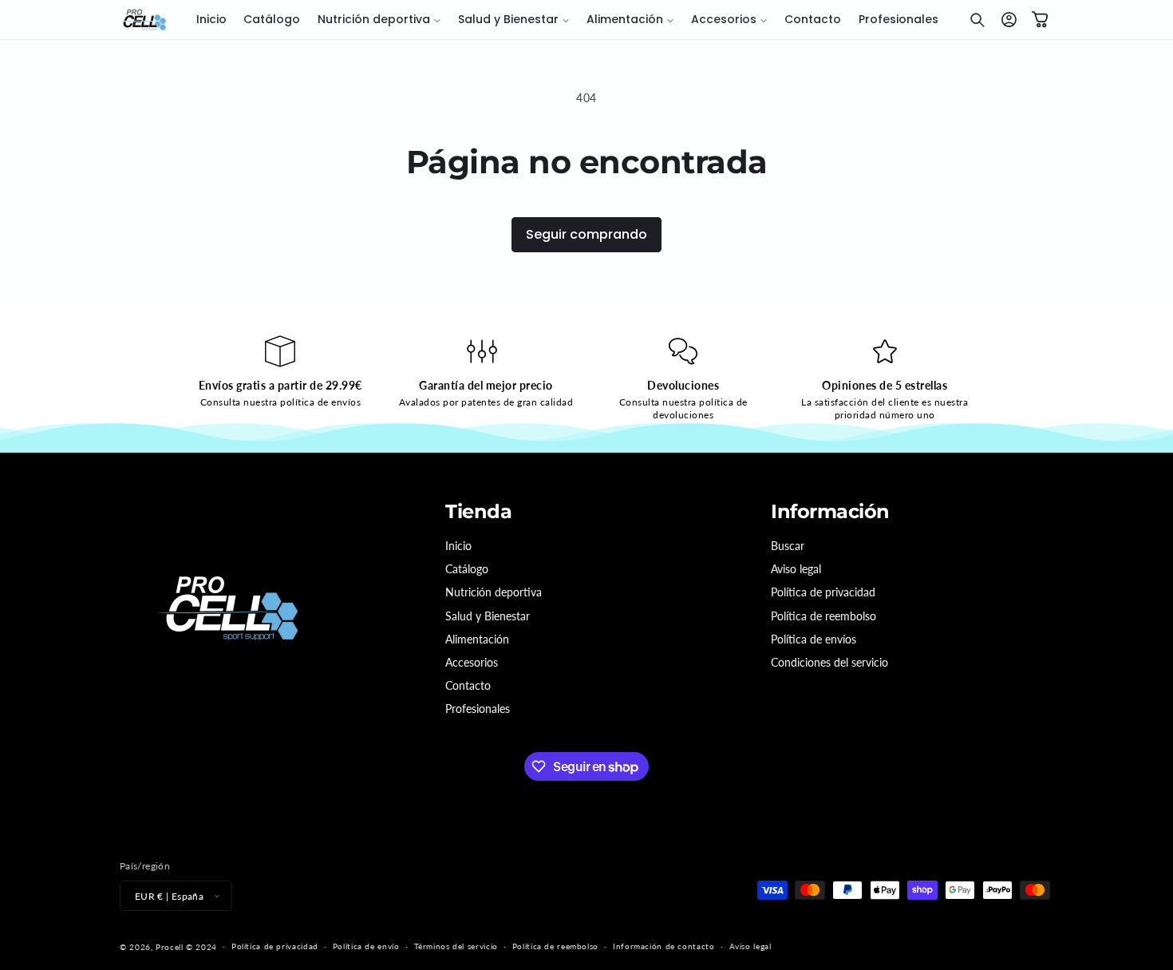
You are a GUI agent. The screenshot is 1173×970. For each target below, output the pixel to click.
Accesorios (471, 662)
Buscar (787, 545)
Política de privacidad (823, 592)
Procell (169, 947)
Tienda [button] (478, 512)
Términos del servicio (456, 946)
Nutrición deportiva (493, 592)
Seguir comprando (586, 234)
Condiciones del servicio (829, 662)
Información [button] (830, 512)
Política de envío (366, 946)
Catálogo (466, 569)
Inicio (458, 545)
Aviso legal (796, 569)
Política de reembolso (823, 616)
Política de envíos (813, 639)
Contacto (468, 685)
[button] (379, 20)
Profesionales (477, 708)
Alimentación (477, 639)
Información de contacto (664, 946)
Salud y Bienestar (487, 616)
